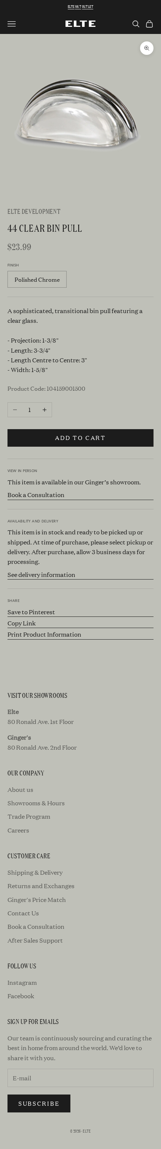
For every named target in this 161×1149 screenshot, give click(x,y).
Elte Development (34, 211)
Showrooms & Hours (36, 803)
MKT (78, 6)
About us (20, 789)
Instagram (22, 982)
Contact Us (23, 913)
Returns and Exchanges (41, 885)
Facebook (20, 996)
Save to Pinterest (31, 612)
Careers (18, 830)
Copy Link (21, 623)
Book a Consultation (35, 494)
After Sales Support (35, 940)
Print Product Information (44, 634)
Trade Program (28, 816)
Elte (71, 6)
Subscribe (39, 1103)
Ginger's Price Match (36, 899)
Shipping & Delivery (35, 872)
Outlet (87, 6)
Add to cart (80, 437)
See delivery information (41, 574)
